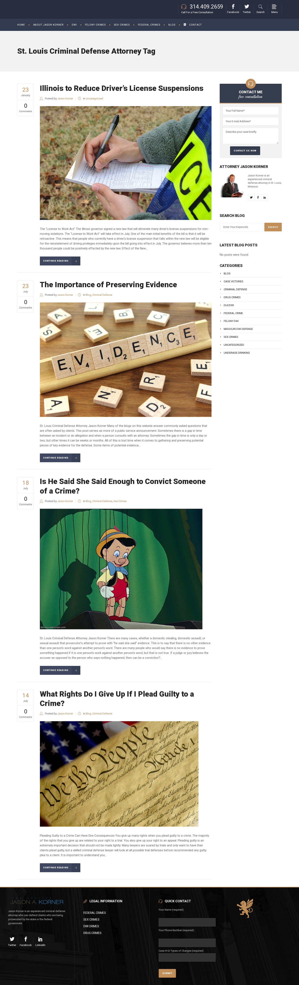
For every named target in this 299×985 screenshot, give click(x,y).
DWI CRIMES (91, 926)
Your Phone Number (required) (176, 930)
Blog (88, 294)
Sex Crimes (120, 501)
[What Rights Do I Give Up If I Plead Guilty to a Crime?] (119, 774)
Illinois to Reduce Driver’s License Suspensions (121, 88)
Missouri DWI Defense (238, 329)
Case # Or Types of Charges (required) (181, 950)
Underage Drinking (237, 352)
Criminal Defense (102, 294)
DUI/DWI (229, 305)
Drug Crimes (232, 297)
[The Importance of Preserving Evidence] (126, 359)
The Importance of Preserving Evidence (108, 284)
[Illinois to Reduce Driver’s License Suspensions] (126, 163)
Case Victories (233, 281)
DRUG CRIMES (92, 933)
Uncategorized (94, 98)
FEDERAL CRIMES (94, 912)
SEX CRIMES (91, 919)
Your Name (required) (171, 909)
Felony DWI (231, 321)
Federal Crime (233, 313)
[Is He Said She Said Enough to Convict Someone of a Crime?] (121, 569)
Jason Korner (65, 98)
